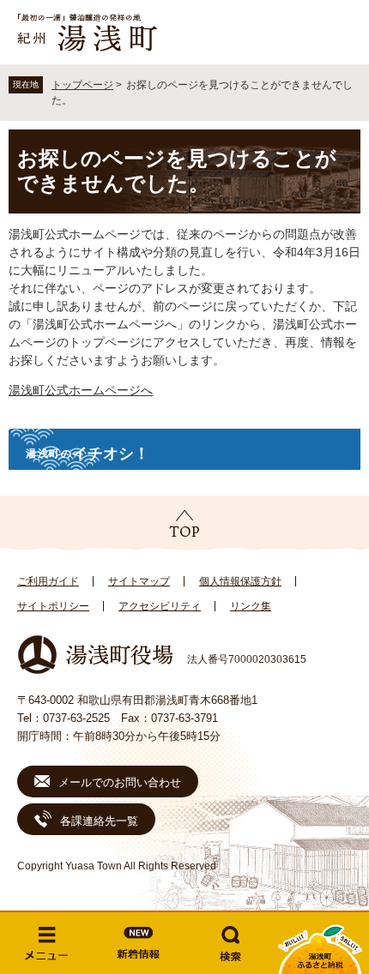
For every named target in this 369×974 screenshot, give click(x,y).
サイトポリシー (53, 606)
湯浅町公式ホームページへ (81, 390)
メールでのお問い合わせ (119, 782)
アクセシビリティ (159, 606)
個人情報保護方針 (240, 581)
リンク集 (250, 606)
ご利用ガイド (48, 581)
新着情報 (139, 943)
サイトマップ (139, 581)
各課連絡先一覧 (99, 821)
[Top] (184, 524)
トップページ (82, 85)
